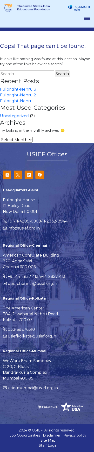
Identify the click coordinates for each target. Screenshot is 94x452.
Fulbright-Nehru (16, 101)
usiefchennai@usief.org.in (32, 283)
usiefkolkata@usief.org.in (32, 336)
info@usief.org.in (24, 228)
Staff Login (48, 445)
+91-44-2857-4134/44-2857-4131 (37, 276)
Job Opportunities (25, 435)
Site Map (47, 440)
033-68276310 (21, 329)
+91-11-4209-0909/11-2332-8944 (37, 221)
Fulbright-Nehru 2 (18, 95)
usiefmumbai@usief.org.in (33, 388)
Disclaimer (51, 435)
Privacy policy (74, 435)
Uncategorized (14, 116)
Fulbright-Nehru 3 (18, 89)
